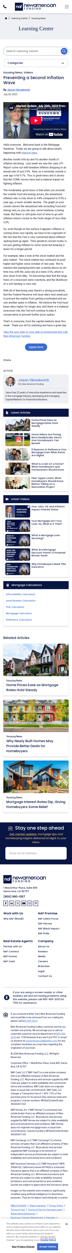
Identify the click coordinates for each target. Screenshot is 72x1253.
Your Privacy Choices (23, 1246)
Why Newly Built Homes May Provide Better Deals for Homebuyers (29, 746)
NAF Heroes (45, 923)
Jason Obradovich (18, 89)
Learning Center (19, 18)
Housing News (38, 18)
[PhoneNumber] (5, 6)
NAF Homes (10, 956)
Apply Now (36, 347)
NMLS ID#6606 (18, 1205)
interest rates (29, 152)
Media (41, 956)
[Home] (35, 6)
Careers (43, 961)
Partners (50, 1217)
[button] (36, 63)
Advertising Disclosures (23, 1213)
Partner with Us (12, 946)
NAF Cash (9, 961)
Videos (28, 72)
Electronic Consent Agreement (27, 1217)
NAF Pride (43, 933)
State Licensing (37, 1205)
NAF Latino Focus (48, 918)
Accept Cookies (47, 1246)
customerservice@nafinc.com (41, 1040)
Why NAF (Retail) (13, 918)
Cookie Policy (48, 1239)
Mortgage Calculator (19, 613)
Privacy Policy (56, 1205)
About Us (43, 946)
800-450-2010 (51, 999)
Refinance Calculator (19, 619)
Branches (44, 966)
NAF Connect (11, 951)
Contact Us (45, 976)
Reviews (43, 951)
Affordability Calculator (20, 594)
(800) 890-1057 (14, 896)
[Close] (66, 1224)
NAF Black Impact (48, 928)
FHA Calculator (15, 607)
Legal (41, 971)
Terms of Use (18, 1209)
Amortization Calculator (21, 600)
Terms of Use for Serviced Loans (45, 1209)
